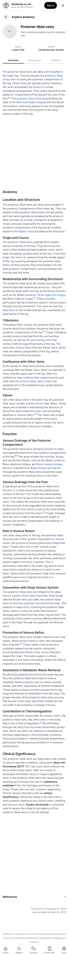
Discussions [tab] (34, 60)
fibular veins (26, 231)
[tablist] (34, 60)
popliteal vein (31, 603)
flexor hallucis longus (49, 464)
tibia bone (9, 310)
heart (38, 411)
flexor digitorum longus (51, 294)
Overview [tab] (13, 60)
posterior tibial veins (29, 98)
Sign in (50, 5)
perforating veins (41, 340)
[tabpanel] (34, 489)
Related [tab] (56, 60)
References (10, 896)
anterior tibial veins (31, 381)
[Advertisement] (34, 151)
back (49, 543)
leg (12, 261)
